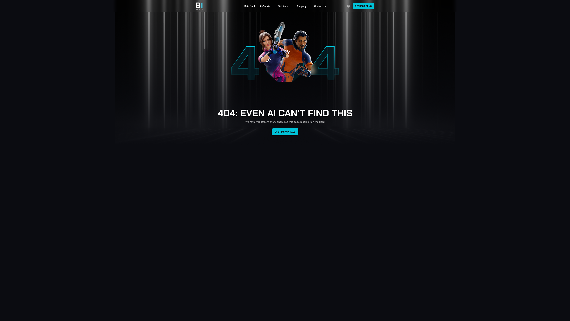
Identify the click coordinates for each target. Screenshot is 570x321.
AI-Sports (265, 6)
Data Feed (249, 6)
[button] (266, 7)
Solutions (283, 6)
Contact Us (320, 6)
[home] (199, 6)
